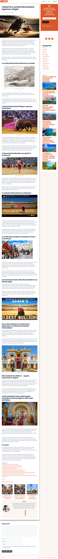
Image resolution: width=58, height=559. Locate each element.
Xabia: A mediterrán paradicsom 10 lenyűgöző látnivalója (49, 79)
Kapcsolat (54, 557)
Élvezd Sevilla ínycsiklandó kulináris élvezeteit (7, 497)
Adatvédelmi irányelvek (48, 557)
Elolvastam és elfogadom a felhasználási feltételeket (48, 26)
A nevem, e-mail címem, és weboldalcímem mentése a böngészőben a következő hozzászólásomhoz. (19, 547)
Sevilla (29, 44)
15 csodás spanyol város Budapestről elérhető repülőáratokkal (48, 93)
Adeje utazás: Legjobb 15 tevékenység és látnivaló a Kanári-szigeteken (48, 140)
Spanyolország (11, 12)
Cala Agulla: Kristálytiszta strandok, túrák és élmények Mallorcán (48, 124)
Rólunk (43, 557)
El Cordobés (19, 331)
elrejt (7, 463)
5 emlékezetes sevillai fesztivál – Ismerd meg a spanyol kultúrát (19, 497)
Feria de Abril (19, 259)
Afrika (49, 1)
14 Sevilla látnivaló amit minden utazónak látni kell (32, 497)
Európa (43, 1)
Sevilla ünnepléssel (15, 270)
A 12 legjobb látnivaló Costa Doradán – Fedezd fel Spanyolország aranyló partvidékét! (48, 157)
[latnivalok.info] (4, 1)
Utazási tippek (55, 1)
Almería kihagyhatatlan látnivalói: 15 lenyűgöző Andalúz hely (48, 109)
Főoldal (39, 557)
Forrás (20, 90)
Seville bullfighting (19, 134)
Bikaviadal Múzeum (19, 426)
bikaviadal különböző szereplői (19, 175)
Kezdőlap (4, 481)
